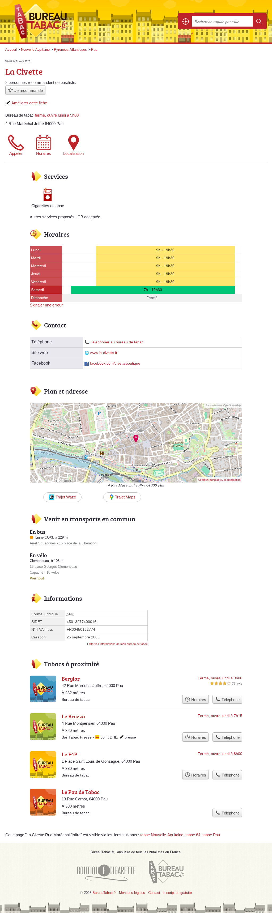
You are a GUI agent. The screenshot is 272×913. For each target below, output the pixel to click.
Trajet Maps (125, 497)
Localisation (73, 153)
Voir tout (37, 578)
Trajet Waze (66, 497)
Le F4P (69, 754)
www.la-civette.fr (103, 353)
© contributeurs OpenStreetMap (223, 405)
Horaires (43, 153)
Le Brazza (73, 716)
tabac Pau (211, 835)
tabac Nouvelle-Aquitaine (161, 835)
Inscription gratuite (177, 893)
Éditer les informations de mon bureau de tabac (117, 644)
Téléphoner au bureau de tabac (116, 342)
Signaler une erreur (46, 305)
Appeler (16, 153)
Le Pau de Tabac (80, 792)
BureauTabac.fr (44, 21)
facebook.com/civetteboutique (115, 363)
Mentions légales (132, 893)
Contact (154, 893)
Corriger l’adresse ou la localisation (219, 479)
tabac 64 (192, 835)
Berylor (71, 678)
